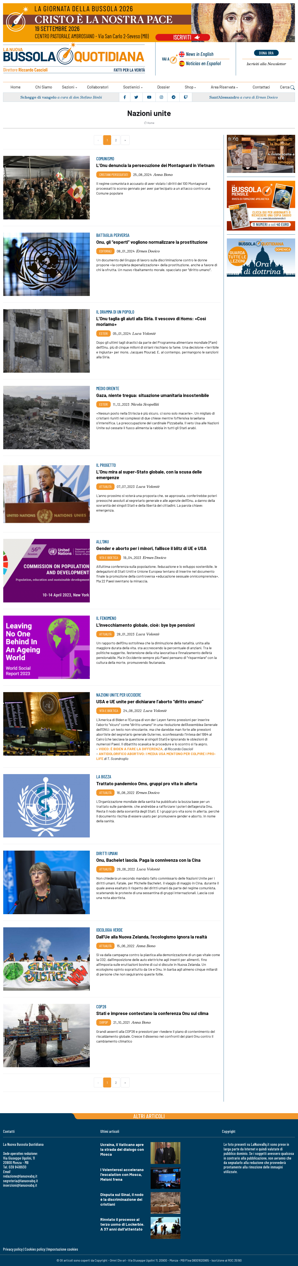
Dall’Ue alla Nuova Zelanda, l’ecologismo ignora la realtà (151, 936)
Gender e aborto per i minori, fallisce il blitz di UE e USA (151, 548)
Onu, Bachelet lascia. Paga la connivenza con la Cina (148, 860)
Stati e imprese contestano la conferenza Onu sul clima (152, 1013)
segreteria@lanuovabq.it (20, 1180)
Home (15, 87)
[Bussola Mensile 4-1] (261, 154)
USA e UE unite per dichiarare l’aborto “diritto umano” (149, 701)
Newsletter (266, 64)
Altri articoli (149, 1115)
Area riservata (223, 87)
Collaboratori (97, 87)
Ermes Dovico (148, 251)
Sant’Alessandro (224, 97)
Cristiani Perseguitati (113, 174)
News (199, 54)
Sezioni (68, 87)
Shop (189, 87)
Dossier (163, 87)
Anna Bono (163, 174)
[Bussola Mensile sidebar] (261, 206)
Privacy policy (13, 1249)
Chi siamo (43, 87)
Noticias (203, 63)
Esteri (103, 333)
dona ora (266, 52)
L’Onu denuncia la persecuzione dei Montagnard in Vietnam (155, 165)
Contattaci (261, 87)
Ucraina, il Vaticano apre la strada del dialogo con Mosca (122, 1149)
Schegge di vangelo (38, 97)
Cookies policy (35, 1249)
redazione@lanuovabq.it (20, 1176)
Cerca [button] (285, 87)
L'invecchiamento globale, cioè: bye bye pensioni (145, 625)
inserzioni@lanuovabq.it (20, 1185)
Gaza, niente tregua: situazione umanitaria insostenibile (152, 395)
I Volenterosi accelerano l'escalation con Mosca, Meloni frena (122, 1174)
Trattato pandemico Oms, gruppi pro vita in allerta (146, 783)
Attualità (105, 486)
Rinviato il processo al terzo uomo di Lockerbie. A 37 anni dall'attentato (122, 1224)
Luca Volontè (144, 333)
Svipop (103, 1022)
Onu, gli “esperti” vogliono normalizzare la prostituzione (152, 242)
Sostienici (131, 87)
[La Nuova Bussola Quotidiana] (74, 59)
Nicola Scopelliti (145, 404)
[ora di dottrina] (261, 257)
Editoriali (105, 251)
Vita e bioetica (108, 557)
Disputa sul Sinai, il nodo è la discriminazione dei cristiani (122, 1199)
